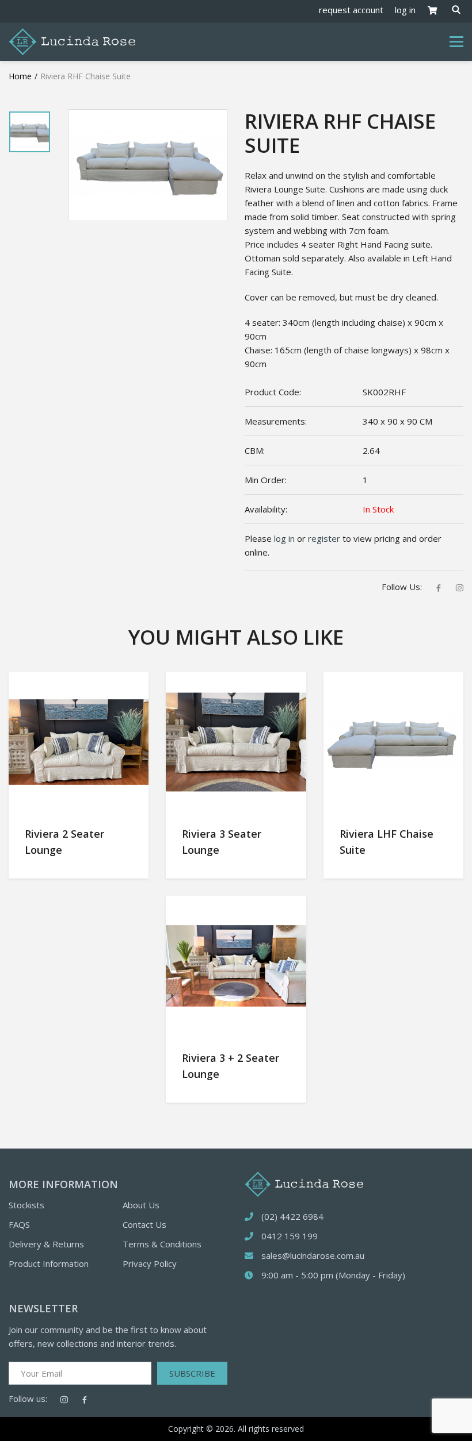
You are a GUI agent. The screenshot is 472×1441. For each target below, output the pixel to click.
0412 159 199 (289, 1236)
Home (20, 76)
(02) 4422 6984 (292, 1216)
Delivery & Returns (46, 1244)
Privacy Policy (150, 1263)
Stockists (26, 1205)
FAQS (19, 1224)
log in (405, 10)
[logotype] (304, 1183)
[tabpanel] (30, 132)
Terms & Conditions (162, 1244)
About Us (141, 1205)
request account (351, 10)
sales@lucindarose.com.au (312, 1255)
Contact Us (144, 1224)
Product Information (49, 1263)
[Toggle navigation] (456, 42)
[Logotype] (72, 41)
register (324, 538)
